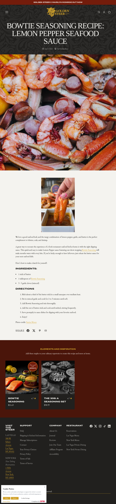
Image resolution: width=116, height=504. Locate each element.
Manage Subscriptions (28, 440)
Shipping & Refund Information (33, 435)
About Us (53, 431)
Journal (52, 435)
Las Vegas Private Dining (76, 444)
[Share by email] (45, 330)
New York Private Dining (76, 449)
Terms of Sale (25, 458)
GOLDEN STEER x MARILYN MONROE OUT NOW (58, 2)
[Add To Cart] (35, 390)
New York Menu (72, 440)
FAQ (22, 431)
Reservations (71, 431)
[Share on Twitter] (34, 330)
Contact (23, 444)
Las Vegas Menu (72, 435)
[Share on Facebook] (28, 330)
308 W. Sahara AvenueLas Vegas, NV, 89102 (9, 445)
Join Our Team (55, 444)
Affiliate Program (56, 449)
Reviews (52, 440)
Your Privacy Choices (28, 449)
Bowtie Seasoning (89, 250)
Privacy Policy (25, 454)
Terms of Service (26, 463)
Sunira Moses (31, 322)
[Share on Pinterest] (39, 330)
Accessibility (54, 454)
